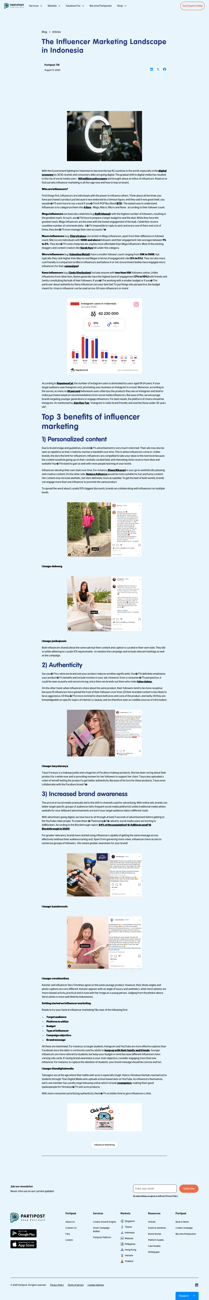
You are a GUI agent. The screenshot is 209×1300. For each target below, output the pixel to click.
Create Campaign (184, 1228)
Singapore (130, 1221)
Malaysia (129, 1238)
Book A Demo (182, 1222)
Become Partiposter (101, 6)
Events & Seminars (157, 1228)
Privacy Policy (57, 1285)
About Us (70, 1222)
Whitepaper (154, 1252)
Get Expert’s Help (192, 6)
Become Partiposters (186, 1234)
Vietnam (129, 1255)
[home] (14, 6)
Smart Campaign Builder (101, 1229)
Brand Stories (154, 1234)
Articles (151, 1222)
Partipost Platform (102, 1237)
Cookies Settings (96, 1285)
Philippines (130, 1244)
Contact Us (71, 1228)
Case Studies (154, 1246)
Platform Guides (156, 1240)
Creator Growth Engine (104, 1222)
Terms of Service (76, 1285)
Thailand (129, 1261)
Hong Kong (130, 1250)
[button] (35, 6)
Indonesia (129, 1232)
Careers (69, 1240)
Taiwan (128, 1227)
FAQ (67, 1234)
